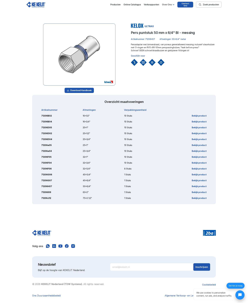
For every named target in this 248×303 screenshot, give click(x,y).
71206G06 (46, 174)
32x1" (85, 157)
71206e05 (46, 145)
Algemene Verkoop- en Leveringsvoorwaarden (190, 295)
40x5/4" (87, 174)
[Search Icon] (209, 4)
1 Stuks (127, 174)
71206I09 (46, 192)
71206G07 (46, 180)
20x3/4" (87, 139)
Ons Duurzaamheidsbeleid (46, 295)
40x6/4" (87, 180)
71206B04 (46, 121)
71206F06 (46, 168)
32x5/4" (87, 168)
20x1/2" (86, 133)
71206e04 (46, 151)
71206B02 (46, 115)
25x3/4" (87, 151)
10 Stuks (128, 115)
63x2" (86, 192)
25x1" (85, 145)
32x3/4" (87, 163)
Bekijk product (199, 115)
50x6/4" (87, 186)
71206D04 (46, 139)
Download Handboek (81, 90)
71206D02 (46, 133)
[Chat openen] (240, 295)
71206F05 (46, 157)
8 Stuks (127, 168)
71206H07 (46, 186)
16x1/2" (86, 115)
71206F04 (46, 163)
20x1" (85, 127)
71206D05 (46, 127)
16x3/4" (86, 121)
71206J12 (46, 198)
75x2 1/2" (87, 198)
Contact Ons (185, 4)
